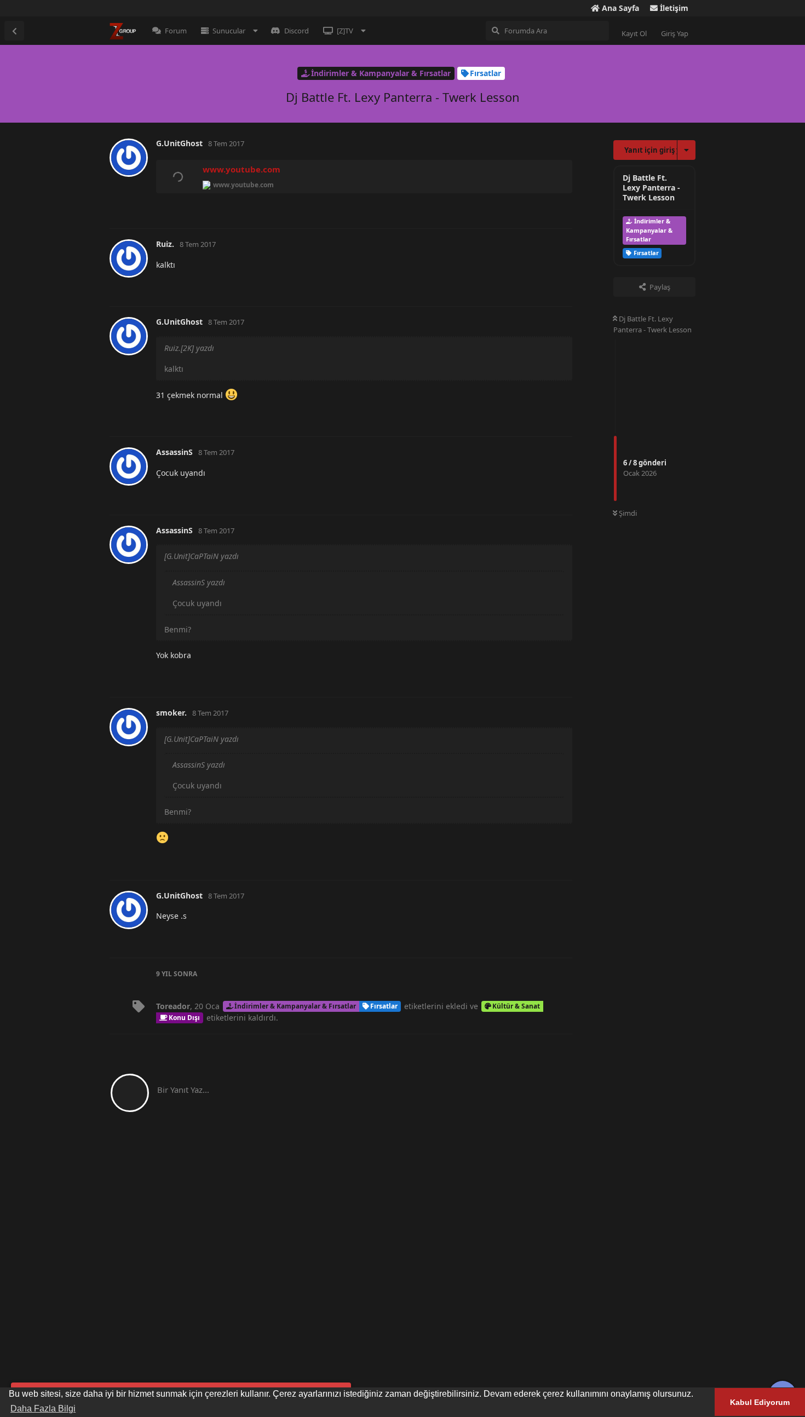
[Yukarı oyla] (488, 209)
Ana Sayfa (619, 8)
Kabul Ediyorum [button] (760, 1402)
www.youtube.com (241, 169)
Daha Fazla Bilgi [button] (43, 1408)
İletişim (673, 8)
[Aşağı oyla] (512, 209)
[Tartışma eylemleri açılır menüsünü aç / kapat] (686, 150)
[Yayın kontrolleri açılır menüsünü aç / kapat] (562, 208)
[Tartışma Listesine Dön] (14, 31)
